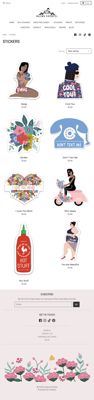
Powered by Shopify (47, 390)
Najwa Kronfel (51, 387)
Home (5, 35)
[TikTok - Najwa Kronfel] (85, 35)
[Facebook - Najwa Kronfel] (75, 35)
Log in (63, 3)
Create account (73, 3)
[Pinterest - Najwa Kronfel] (89, 35)
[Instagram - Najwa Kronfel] (80, 35)
